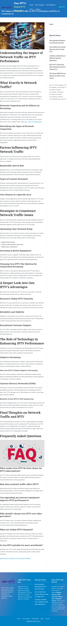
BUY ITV (51, 85)
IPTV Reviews (60, 92)
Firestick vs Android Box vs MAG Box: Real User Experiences (57, 58)
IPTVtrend (60, 96)
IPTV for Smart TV (61, 87)
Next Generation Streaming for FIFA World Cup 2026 (57, 42)
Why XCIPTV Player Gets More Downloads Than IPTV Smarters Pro (57, 67)
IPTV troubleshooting (54, 99)
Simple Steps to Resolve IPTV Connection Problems (15, 558)
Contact (37, 9)
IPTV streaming (53, 96)
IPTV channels (52, 87)
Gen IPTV (20, 3)
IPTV (65, 85)
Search (51, 24)
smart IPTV (63, 99)
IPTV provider (52, 92)
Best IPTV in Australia (23, 590)
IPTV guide (52, 89)
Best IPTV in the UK (23, 586)
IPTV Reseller (50, 5)
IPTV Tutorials (39, 5)
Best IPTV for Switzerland (25, 597)
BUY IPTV (62, 7)
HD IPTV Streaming (58, 85)
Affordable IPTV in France (25, 592)
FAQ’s (31, 9)
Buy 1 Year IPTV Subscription (33, 122)
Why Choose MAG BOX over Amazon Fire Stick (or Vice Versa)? (57, 76)
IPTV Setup (59, 94)
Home (31, 5)
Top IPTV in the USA (23, 588)
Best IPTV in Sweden (23, 599)
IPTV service (52, 94)
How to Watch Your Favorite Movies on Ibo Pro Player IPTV (57, 49)
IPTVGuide (58, 89)
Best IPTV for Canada (23, 595)
